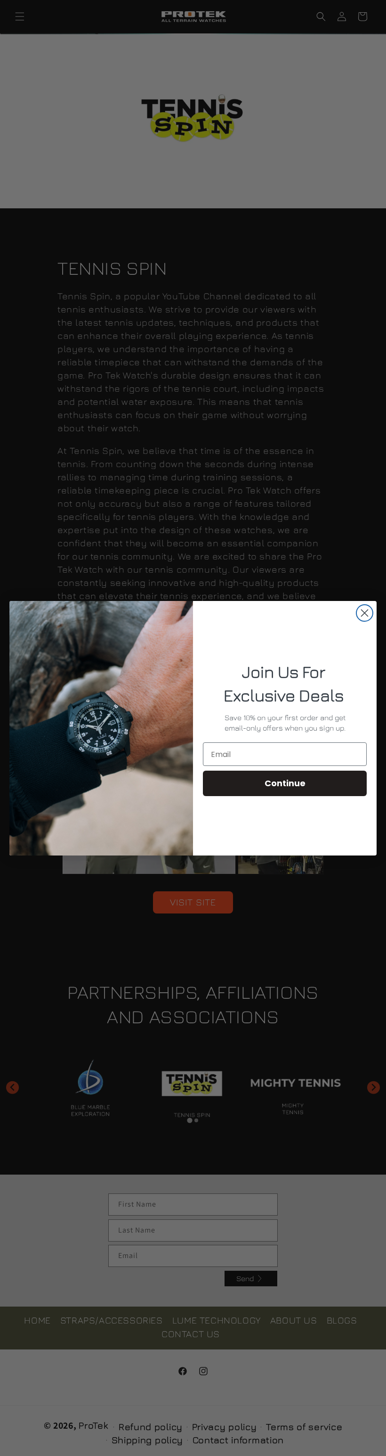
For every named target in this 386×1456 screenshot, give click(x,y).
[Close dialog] (364, 613)
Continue (285, 783)
